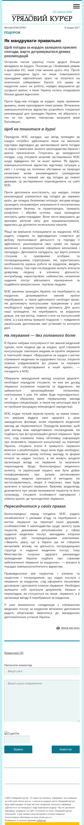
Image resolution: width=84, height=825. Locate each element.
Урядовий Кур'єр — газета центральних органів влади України (42, 16)
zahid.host (41, 820)
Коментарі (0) (13, 653)
